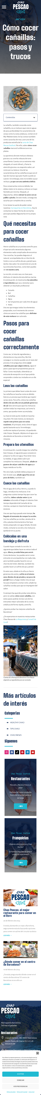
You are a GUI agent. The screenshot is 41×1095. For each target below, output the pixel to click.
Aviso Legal (31, 1092)
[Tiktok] (17, 752)
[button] (37, 1053)
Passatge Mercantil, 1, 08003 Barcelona (21, 1050)
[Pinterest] (22, 752)
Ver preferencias (20, 1086)
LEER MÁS (6, 935)
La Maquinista (21, 619)
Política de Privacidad (22, 1092)
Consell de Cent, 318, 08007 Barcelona (21, 1038)
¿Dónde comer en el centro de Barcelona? (19, 963)
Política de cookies (11, 1092)
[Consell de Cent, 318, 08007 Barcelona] (2, 1037)
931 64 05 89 (10, 1044)
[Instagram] (7, 752)
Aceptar (20, 1074)
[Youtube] (33, 752)
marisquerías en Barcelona (21, 208)
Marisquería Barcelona (11, 1023)
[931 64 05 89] (2, 1044)
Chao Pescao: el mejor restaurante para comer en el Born (19, 912)
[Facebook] (12, 752)
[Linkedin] (28, 752)
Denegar (20, 1080)
